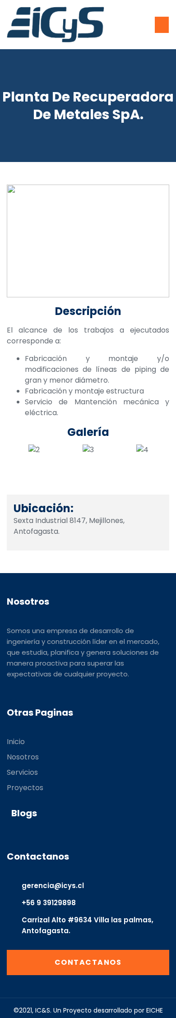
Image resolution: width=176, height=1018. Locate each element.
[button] (161, 24)
